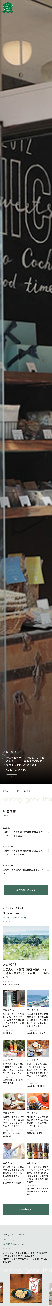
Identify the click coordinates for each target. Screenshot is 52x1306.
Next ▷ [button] (27, 790)
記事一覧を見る (26, 1209)
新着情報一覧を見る (26, 889)
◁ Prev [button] (5, 790)
